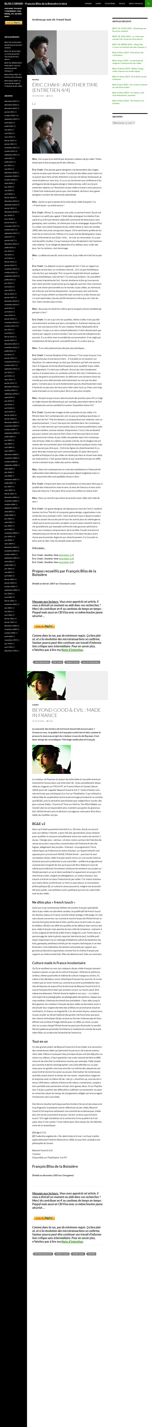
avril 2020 (8, 194)
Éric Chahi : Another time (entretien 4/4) (65, 87)
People (122, 3)
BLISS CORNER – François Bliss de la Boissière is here (35, 3)
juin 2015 (8, 283)
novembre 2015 (10, 269)
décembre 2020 (10, 172)
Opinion (88, 3)
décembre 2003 (10, 547)
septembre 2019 (10, 205)
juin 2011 (8, 372)
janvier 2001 (9, 622)
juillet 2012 (8, 351)
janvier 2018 (9, 222)
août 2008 (8, 469)
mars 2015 (8, 290)
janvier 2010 (9, 419)
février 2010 (9, 415)
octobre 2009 (9, 429)
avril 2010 (8, 408)
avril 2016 (8, 258)
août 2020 (8, 183)
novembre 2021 (10, 147)
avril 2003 (8, 576)
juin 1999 (8, 643)
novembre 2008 (10, 458)
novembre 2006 (10, 501)
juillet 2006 (8, 515)
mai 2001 (8, 611)
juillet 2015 (8, 279)
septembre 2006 (10, 508)
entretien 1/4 (66, 555)
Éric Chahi (57, 662)
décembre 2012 (10, 344)
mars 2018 (8, 219)
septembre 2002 (10, 590)
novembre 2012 (10, 347)
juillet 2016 (8, 247)
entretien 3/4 (66, 562)
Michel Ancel (78, 1254)
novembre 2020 (10, 176)
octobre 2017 (9, 230)
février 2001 (9, 618)
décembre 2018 (10, 212)
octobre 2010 (9, 390)
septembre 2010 (10, 394)
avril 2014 (8, 312)
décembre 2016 (10, 244)
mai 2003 (8, 572)
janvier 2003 (9, 583)
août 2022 (8, 122)
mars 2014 (8, 315)
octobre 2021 (9, 151)
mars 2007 (8, 490)
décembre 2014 (10, 301)
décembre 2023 (10, 108)
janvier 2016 (9, 265)
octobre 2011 (9, 365)
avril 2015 (8, 287)
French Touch (72, 662)
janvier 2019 (9, 208)
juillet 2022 (8, 126)
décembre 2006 (10, 497)
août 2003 (8, 561)
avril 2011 (8, 376)
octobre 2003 (9, 554)
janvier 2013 (9, 340)
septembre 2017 (10, 233)
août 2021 (8, 158)
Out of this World (91, 662)
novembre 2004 (10, 533)
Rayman (91, 1254)
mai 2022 (8, 130)
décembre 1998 (10, 651)
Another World (42, 662)
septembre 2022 (10, 119)
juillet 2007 (8, 483)
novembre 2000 (10, 629)
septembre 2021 (10, 155)
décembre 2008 (10, 454)
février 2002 (9, 601)
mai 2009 (8, 444)
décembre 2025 (10, 101)
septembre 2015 (10, 276)
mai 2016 (8, 254)
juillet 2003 (8, 565)
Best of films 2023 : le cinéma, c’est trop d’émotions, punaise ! (128, 93)
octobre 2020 (9, 180)
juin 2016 (8, 251)
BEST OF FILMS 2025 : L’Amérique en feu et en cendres (13, 45)
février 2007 (9, 494)
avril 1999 (8, 647)
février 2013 (9, 337)
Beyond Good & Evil (43, 1254)
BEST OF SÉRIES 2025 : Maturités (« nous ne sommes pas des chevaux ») (129, 45)
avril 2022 (8, 133)
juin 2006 (8, 519)
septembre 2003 (10, 558)
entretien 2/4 (66, 558)
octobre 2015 (9, 272)
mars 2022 (8, 137)
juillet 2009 (8, 436)
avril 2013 (8, 333)
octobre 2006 (9, 504)
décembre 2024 (10, 105)
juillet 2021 (8, 162)
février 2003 (9, 579)
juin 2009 (8, 440)
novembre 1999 (10, 640)
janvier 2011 (9, 383)
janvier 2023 (9, 112)
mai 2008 (8, 476)
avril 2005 (8, 529)
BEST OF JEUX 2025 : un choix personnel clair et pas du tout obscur (128, 37)
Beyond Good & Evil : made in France (66, 712)
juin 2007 (8, 486)
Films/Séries (110, 3)
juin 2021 (8, 165)
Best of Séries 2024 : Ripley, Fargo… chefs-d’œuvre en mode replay (128, 69)
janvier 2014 (9, 319)
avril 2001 (8, 615)
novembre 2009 (10, 426)
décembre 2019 (10, 201)
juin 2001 (8, 608)
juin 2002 (8, 593)
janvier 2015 (9, 297)
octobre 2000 (9, 633)
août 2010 (8, 397)
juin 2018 (8, 215)
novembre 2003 (10, 551)
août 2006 (8, 511)
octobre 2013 (9, 326)
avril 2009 (8, 447)
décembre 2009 (10, 422)
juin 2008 (8, 472)
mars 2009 (8, 451)
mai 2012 (8, 354)
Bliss (50, 96)
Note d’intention (72, 650)
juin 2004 (8, 536)
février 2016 (9, 262)
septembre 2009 (10, 433)
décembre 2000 (10, 626)
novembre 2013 (10, 322)
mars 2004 (8, 544)
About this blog (136, 3)
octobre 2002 (9, 586)
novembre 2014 (10, 304)
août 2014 (8, 308)
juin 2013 (8, 329)
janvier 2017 (9, 240)
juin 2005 (8, 526)
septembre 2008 (10, 465)
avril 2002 (8, 597)
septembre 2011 (10, 369)
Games (98, 3)
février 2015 (9, 294)
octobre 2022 (9, 115)
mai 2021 (8, 169)
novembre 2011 (10, 362)
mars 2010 (8, 411)
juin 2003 (8, 568)
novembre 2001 (10, 604)
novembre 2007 (10, 479)
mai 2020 (8, 190)
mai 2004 (8, 540)
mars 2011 (8, 379)
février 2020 (9, 197)
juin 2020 (8, 187)
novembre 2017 (10, 226)
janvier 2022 (9, 144)
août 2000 (8, 636)
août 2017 (8, 237)
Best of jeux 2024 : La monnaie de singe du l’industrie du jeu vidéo (127, 61)
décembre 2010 (10, 387)
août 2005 (8, 522)
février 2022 (9, 140)
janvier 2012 (9, 358)
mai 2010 (8, 404)
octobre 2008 (9, 461)
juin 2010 (8, 401)
